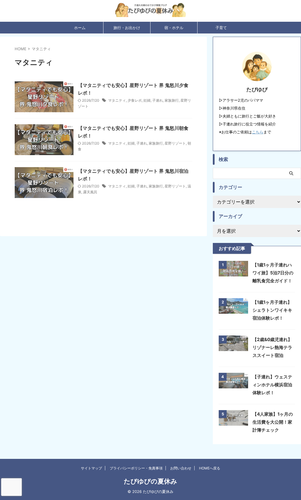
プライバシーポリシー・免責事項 (136, 468)
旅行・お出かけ (126, 27)
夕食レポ (135, 100)
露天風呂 (90, 192)
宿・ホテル (173, 27)
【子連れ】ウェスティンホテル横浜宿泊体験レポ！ (272, 384)
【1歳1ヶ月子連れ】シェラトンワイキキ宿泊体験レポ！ (272, 310)
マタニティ (117, 100)
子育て (221, 27)
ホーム (80, 27)
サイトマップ (91, 468)
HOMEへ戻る (209, 468)
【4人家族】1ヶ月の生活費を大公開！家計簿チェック (272, 422)
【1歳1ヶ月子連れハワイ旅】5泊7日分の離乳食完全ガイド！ (272, 272)
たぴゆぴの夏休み (150, 481)
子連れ (157, 100)
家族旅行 (172, 100)
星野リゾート (175, 143)
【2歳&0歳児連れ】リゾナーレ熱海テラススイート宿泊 (272, 347)
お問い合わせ (180, 468)
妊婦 (146, 100)
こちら (257, 132)
